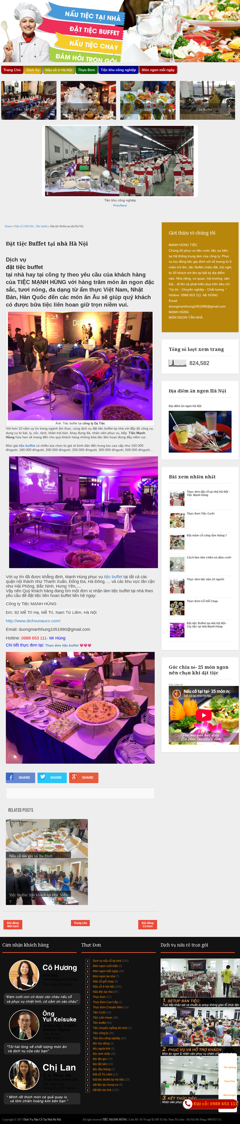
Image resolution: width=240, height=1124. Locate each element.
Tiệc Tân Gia (25, 109)
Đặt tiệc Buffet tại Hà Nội (108, 1079)
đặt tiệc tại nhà (102, 1090)
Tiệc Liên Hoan (102, 1017)
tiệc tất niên (100, 1064)
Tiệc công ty (100, 1033)
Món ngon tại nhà (104, 976)
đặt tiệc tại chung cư (105, 1084)
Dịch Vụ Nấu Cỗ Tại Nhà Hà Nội (42, 1119)
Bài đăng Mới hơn (13, 924)
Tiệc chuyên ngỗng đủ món (110, 1028)
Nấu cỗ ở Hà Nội (24, 226)
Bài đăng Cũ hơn (148, 924)
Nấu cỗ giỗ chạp (103, 981)
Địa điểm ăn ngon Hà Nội (185, 406)
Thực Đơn (99, 997)
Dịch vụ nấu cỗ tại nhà (107, 960)
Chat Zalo (229, 1081)
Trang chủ (80, 923)
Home (8, 226)
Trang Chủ (12, 70)
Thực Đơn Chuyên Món (108, 1007)
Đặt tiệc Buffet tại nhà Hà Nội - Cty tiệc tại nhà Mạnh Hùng (207, 625)
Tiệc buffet (42, 226)
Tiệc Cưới (144, 109)
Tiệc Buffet (204, 109)
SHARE (24, 777)
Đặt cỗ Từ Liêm (102, 1074)
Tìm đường (230, 1067)
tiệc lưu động (101, 1043)
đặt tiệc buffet (24, 267)
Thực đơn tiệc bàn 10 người (205, 579)
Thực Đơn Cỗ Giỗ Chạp (202, 601)
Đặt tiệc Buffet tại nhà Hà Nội (47, 243)
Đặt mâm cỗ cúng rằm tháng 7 (207, 535)
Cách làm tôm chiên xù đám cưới (209, 557)
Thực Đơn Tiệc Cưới (200, 513)
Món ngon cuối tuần (105, 966)
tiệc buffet (27, 445)
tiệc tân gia (100, 1059)
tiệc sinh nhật (101, 1053)
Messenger (229, 1095)
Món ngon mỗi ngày (158, 70)
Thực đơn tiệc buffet (62, 645)
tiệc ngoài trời (101, 1048)
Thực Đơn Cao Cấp (105, 1002)
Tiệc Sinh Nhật (85, 109)
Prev (116, 205)
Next (123, 205)
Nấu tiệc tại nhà (103, 991)
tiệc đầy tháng (102, 1069)
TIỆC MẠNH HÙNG (115, 1119)
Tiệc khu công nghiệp (106, 1038)
